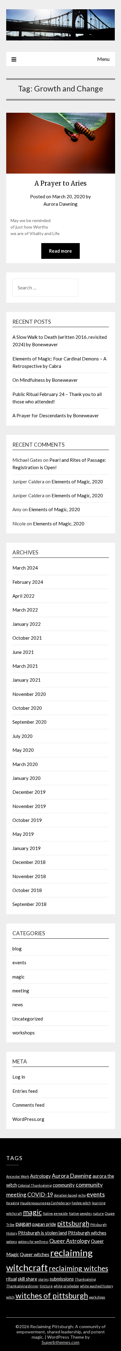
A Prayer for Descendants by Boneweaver (55, 415)
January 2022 (26, 624)
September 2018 (29, 904)
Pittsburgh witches (87, 1232)
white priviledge (66, 1286)
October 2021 (27, 638)
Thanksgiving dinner (22, 1286)
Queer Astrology (69, 1241)
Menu (103, 59)
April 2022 (23, 596)
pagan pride (44, 1224)
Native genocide (55, 1213)
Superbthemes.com (60, 1342)
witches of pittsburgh (52, 1295)
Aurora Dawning (60, 204)
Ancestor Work (17, 1176)
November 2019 (29, 806)
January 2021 (26, 680)
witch (10, 1297)
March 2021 (25, 666)
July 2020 (22, 736)
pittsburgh (73, 1223)
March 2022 (25, 609)
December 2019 (29, 792)
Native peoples (80, 1213)
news (17, 1004)
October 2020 (27, 708)
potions (11, 1241)
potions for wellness (33, 1241)
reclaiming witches (78, 1268)
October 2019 (27, 820)
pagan (23, 1223)
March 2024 (25, 567)
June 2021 (23, 652)
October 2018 (27, 890)
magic (18, 976)
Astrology (40, 1176)
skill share (27, 1279)
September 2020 (29, 722)
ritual (11, 1279)
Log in (18, 1077)
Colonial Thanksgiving (35, 1185)
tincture (46, 1286)
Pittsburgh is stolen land (42, 1232)
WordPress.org (28, 1119)
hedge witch (81, 1203)
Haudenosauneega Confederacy (45, 1203)
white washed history (96, 1286)
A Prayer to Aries (60, 183)
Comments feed (28, 1105)
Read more (60, 251)
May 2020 (23, 750)
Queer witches (34, 1254)
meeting (20, 990)
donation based (65, 1195)
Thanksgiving (85, 1279)
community (64, 1185)
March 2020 (25, 764)
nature (98, 1213)
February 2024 (27, 582)
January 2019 (26, 848)
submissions (62, 1279)
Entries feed (25, 1091)
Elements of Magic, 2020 (77, 481)
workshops (23, 1032)
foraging (12, 1203)
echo (82, 1195)
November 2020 (29, 694)
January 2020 (26, 778)
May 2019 (23, 834)
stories (43, 1279)
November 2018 (29, 876)
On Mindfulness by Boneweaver (45, 380)
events (19, 962)
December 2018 (29, 862)
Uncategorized (27, 1018)
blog (17, 948)
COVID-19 (40, 1194)
